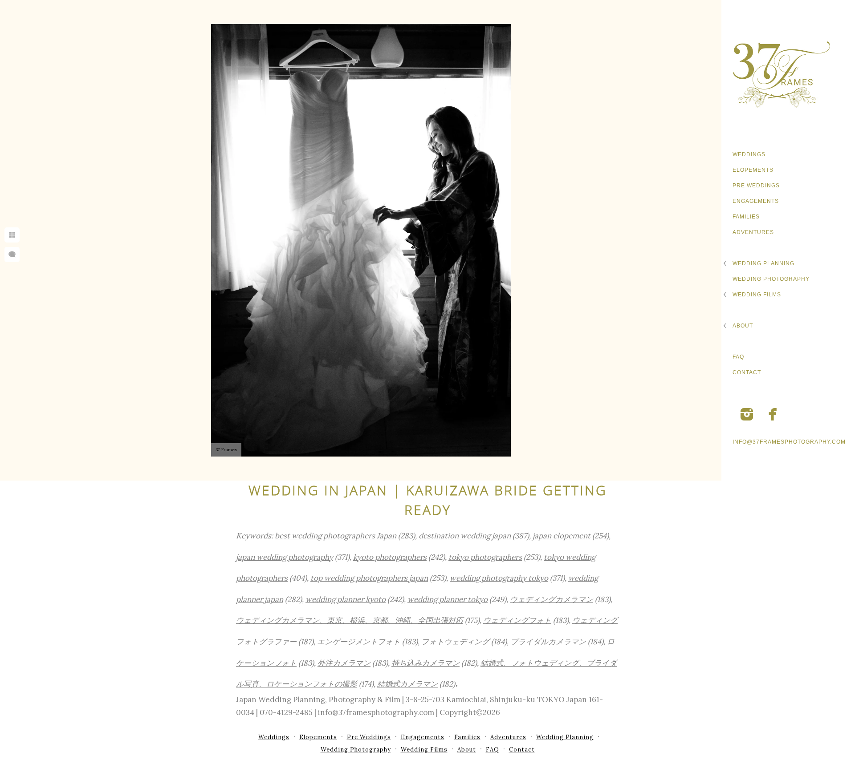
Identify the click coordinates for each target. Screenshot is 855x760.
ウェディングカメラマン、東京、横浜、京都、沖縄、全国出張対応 (349, 620)
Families (746, 217)
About (743, 326)
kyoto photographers (390, 557)
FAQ (738, 357)
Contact (747, 372)
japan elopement (561, 536)
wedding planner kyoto (345, 599)
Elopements (753, 170)
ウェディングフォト (517, 620)
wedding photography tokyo (499, 578)
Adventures (753, 232)
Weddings (749, 154)
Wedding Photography (771, 279)
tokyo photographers (485, 557)
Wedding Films (757, 294)
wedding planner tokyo (447, 599)
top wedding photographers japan (369, 578)
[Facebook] (773, 414)
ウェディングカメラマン (551, 599)
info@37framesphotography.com (789, 442)
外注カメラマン (344, 663)
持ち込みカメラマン (425, 663)
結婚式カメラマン (407, 684)
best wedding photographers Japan (335, 536)
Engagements (756, 201)
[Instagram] (747, 414)
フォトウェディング (455, 642)
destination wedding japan (465, 536)
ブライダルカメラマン (548, 642)
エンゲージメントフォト (358, 642)
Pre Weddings (756, 185)
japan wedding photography (284, 557)
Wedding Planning (763, 263)
